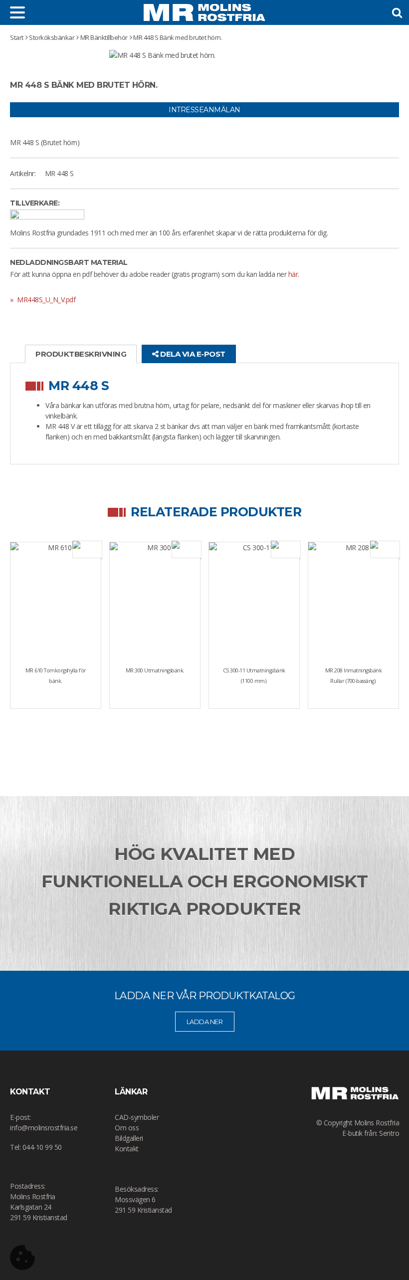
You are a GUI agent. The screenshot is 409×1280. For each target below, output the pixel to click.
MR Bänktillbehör (104, 37)
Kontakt (127, 1148)
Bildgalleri (129, 1138)
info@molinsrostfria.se (43, 1127)
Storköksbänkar (51, 37)
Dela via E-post (192, 354)
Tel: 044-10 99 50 (36, 1147)
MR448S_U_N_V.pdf (45, 299)
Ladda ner (205, 1022)
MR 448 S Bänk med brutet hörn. (177, 37)
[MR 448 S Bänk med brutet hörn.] (162, 55)
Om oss (127, 1127)
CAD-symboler (137, 1117)
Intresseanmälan (204, 109)
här (293, 274)
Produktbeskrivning (80, 354)
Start (16, 37)
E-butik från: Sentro (370, 1133)
